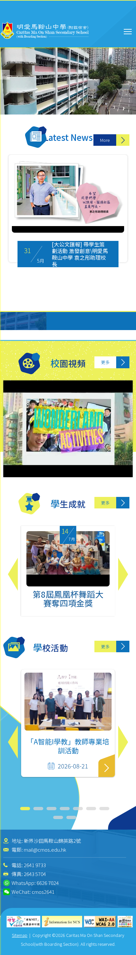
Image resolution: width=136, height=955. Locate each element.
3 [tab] (51, 808)
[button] (131, 75)
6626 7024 (48, 882)
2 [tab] (38, 808)
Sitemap (19, 935)
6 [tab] (91, 808)
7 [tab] (104, 808)
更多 (105, 362)
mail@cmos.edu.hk (45, 849)
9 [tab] (71, 817)
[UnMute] (16, 92)
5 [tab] (78, 808)
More (105, 140)
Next (123, 574)
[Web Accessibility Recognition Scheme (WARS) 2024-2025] (125, 921)
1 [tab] (25, 808)
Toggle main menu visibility (128, 31)
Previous (13, 574)
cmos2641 (43, 891)
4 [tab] (65, 808)
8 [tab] (58, 817)
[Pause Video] (6, 92)
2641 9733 (35, 865)
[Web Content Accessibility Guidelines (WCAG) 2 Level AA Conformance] (100, 921)
